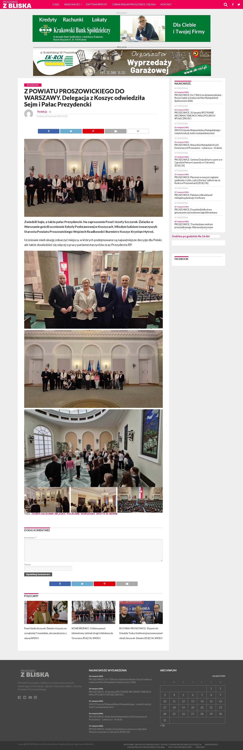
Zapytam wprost (96, 4)
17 (164, 707)
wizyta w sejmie (106, 513)
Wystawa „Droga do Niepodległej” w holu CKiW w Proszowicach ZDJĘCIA (162, 744)
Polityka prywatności (180, 747)
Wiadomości (72, 4)
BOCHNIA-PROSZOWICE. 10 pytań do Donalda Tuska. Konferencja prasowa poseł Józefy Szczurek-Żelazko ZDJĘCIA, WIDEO (141, 633)
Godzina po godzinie (184, 236)
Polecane (73, 513)
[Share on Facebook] (49, 130)
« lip (162, 725)
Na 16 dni (204, 236)
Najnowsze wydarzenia (108, 670)
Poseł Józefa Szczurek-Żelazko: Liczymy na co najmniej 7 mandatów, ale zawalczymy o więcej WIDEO (45, 633)
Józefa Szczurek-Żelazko (48, 513)
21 (201, 707)
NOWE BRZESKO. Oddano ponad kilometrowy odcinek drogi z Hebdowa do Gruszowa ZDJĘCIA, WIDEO (92, 633)
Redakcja (42, 111)
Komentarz (30, 537)
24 (164, 713)
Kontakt (166, 4)
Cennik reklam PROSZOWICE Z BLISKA (134, 4)
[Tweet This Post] (71, 130)
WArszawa (88, 513)
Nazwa (27, 564)
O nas (55, 4)
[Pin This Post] (93, 130)
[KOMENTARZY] (138, 130)
